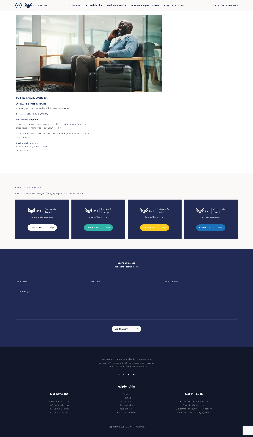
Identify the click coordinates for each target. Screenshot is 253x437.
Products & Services (117, 5)
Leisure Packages (140, 5)
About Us (126, 398)
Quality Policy (126, 409)
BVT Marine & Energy (59, 405)
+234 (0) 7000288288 (226, 5)
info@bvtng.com (30, 143)
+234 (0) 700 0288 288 (37, 114)
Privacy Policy (126, 405)
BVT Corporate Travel (59, 402)
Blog (166, 5)
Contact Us (178, 5)
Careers (156, 5)
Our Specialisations (94, 5)
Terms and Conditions (126, 413)
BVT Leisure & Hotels (59, 409)
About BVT (74, 5)
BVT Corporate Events (59, 413)
